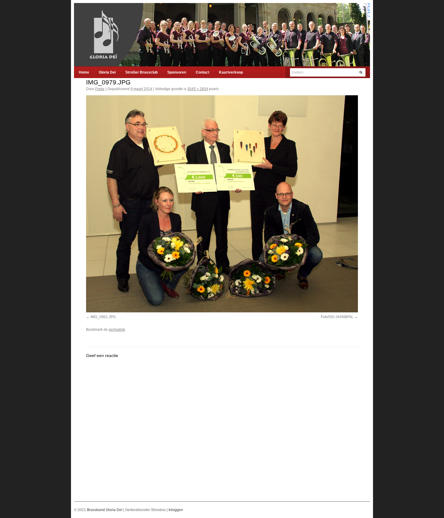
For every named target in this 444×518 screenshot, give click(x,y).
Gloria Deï (107, 72)
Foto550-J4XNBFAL (337, 317)
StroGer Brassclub (141, 72)
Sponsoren (176, 72)
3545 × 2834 (197, 89)
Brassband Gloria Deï (105, 510)
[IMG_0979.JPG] (222, 203)
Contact (202, 72)
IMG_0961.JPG (103, 317)
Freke (100, 89)
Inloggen (176, 510)
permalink (117, 329)
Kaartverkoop (231, 72)
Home (84, 72)
